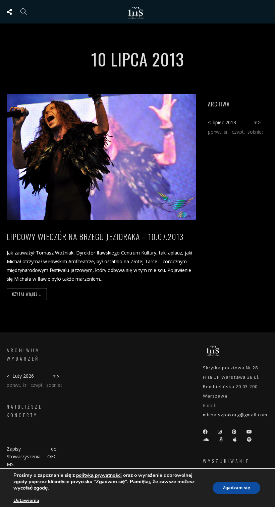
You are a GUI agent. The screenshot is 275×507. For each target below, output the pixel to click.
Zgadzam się (236, 488)
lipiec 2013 (224, 122)
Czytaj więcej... (27, 294)
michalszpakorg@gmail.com (235, 415)
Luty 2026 (23, 376)
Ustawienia (26, 500)
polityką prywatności (99, 475)
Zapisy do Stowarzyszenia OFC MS (32, 456)
